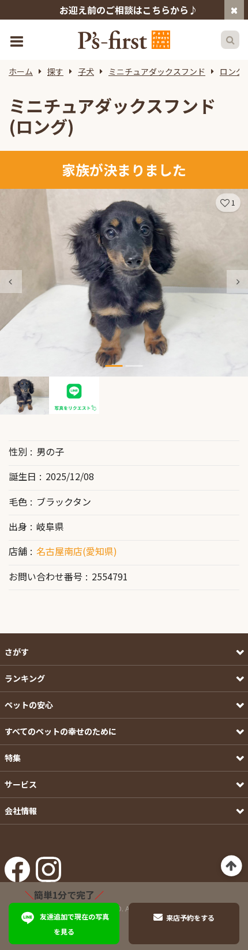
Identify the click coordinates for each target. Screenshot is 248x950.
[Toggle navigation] (18, 40)
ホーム (21, 71)
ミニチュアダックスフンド (156, 71)
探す (55, 71)
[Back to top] (231, 866)
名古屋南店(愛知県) (76, 551)
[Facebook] (17, 865)
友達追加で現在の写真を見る (74, 923)
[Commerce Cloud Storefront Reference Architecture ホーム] (124, 40)
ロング (232, 71)
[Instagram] (48, 865)
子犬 (86, 71)
